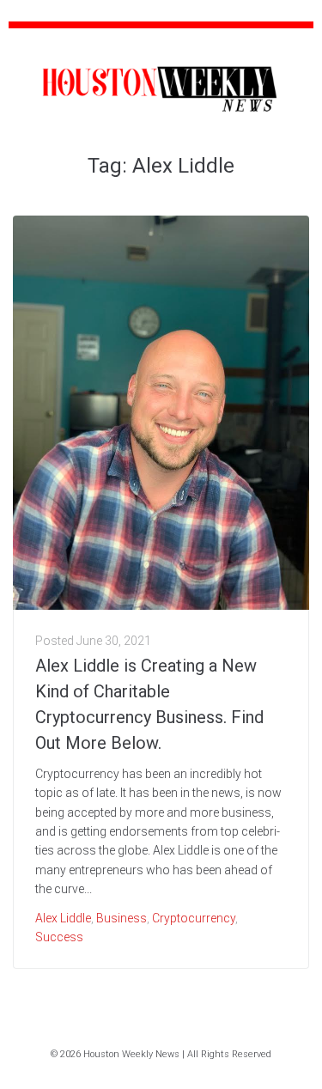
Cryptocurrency (193, 918)
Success (59, 937)
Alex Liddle (63, 918)
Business (121, 918)
